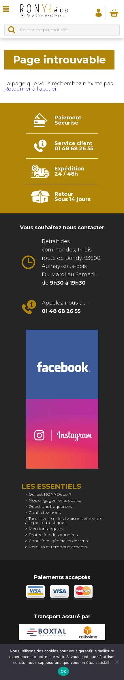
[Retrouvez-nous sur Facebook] (62, 364)
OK (63, 671)
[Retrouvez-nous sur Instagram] (62, 434)
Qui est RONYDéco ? (50, 494)
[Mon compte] (99, 12)
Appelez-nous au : (65, 307)
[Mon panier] (114, 13)
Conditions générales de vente (59, 541)
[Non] (117, 662)
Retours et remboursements (58, 547)
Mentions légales (46, 529)
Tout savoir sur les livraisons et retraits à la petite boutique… (63, 520)
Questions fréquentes (50, 506)
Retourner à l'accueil (31, 89)
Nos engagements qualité (55, 500)
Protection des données (53, 535)
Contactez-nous (45, 512)
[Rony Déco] (43, 12)
